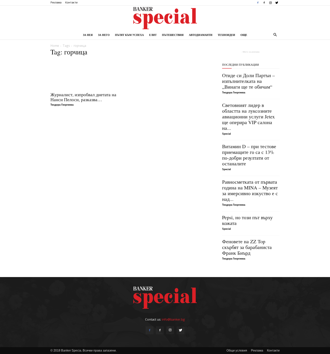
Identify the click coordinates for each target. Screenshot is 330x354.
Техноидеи (226, 35)
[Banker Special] (165, 18)
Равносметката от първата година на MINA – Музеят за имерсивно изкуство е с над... (250, 190)
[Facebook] (258, 2)
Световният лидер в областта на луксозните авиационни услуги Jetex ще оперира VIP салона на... (248, 116)
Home (54, 46)
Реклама (55, 2)
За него (104, 35)
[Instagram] (270, 2)
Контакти (71, 2)
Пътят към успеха (129, 35)
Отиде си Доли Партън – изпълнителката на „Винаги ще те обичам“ (248, 81)
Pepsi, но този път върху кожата (247, 220)
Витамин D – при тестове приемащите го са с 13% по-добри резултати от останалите (249, 155)
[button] (275, 35)
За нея (88, 35)
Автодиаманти (200, 35)
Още (243, 35)
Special (226, 133)
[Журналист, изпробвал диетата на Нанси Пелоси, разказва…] (88, 74)
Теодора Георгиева (62, 104)
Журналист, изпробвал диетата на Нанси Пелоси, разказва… (83, 97)
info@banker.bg (173, 319)
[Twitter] (277, 2)
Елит (153, 35)
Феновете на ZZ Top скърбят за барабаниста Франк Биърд (247, 247)
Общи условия (236, 350)
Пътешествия (173, 35)
